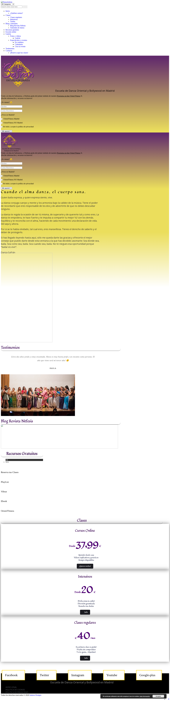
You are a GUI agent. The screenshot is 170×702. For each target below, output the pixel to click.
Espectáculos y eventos (18, 40)
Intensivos (14, 19)
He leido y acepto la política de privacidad (18, 127)
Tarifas (12, 21)
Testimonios (10, 49)
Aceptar (158, 696)
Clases (8, 15)
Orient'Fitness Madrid (11, 119)
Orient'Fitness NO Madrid (13, 123)
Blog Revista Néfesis (18, 26)
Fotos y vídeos (15, 36)
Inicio (8, 11)
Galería (8, 34)
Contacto (9, 51)
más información (145, 696)
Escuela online (11, 32)
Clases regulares (16, 17)
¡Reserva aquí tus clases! (19, 53)
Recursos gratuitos (12, 30)
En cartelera (19, 42)
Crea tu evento (20, 46)
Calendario (19, 44)
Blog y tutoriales (12, 24)
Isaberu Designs (35, 695)
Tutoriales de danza (17, 28)
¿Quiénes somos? (16, 13)
